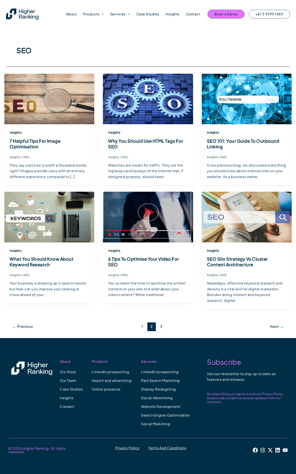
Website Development (161, 406)
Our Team (68, 380)
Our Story (68, 371)
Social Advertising (156, 398)
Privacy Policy (127, 448)
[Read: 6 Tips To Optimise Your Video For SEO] (148, 216)
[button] (101, 14)
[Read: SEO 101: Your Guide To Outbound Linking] (247, 98)
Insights (16, 132)
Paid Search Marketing (160, 380)
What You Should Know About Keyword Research (41, 261)
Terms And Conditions (167, 448)
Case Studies (71, 389)
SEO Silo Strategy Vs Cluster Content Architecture (237, 261)
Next (276, 326)
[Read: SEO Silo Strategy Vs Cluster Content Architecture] (247, 216)
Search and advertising (112, 380)
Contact (67, 406)
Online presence (106, 389)
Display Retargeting (158, 389)
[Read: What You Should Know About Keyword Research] (49, 216)
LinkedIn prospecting (110, 371)
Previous (23, 326)
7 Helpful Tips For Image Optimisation (35, 143)
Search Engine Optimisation (165, 415)
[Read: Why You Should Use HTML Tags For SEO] (148, 98)
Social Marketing (155, 424)
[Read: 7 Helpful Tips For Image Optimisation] (49, 98)
